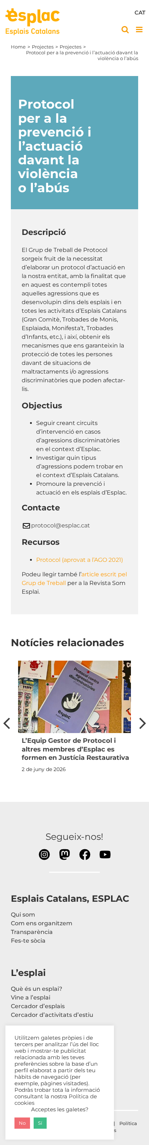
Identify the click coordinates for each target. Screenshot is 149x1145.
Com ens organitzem (41, 923)
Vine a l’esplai (30, 997)
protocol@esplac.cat (60, 525)
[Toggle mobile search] (125, 29)
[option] (74, 719)
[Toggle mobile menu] (140, 29)
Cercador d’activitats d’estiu (52, 1014)
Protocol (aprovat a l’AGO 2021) (79, 559)
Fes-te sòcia (28, 940)
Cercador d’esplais (38, 1006)
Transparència (32, 932)
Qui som (23, 914)
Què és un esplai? (36, 988)
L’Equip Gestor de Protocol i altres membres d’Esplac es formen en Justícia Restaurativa (75, 749)
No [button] (22, 1123)
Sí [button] (40, 1123)
